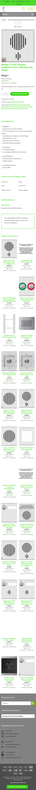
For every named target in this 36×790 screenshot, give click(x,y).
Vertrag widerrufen (17, 787)
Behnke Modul (13, 105)
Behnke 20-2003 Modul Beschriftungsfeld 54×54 (27, 449)
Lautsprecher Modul (20, 106)
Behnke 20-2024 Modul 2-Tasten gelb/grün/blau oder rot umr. (27, 299)
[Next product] (16, 23)
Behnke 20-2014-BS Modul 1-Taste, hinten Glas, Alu (27, 487)
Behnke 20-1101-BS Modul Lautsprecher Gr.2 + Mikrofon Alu (9, 262)
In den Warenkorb (19, 94)
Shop (13, 1)
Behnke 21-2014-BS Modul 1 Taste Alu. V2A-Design (27, 374)
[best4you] (5, 9)
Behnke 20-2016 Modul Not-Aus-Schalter (9, 639)
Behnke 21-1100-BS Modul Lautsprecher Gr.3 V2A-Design (9, 449)
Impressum (7, 777)
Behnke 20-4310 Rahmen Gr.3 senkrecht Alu (9, 337)
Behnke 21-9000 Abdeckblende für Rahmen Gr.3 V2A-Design (26, 641)
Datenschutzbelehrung (12, 778)
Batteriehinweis (18, 780)
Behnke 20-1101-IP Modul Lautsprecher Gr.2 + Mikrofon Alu (27, 412)
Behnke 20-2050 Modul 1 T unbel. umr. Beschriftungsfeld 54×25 (9, 488)
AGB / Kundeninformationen (24, 777)
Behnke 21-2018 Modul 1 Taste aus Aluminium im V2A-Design (27, 679)
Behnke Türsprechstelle (23, 105)
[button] (23, 8)
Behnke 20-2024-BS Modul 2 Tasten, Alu (27, 261)
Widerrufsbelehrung (24, 778)
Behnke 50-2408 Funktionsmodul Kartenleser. (9, 679)
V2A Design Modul (23, 108)
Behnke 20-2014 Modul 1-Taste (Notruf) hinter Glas (9, 374)
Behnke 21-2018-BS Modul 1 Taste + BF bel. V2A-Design (9, 526)
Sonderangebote (20, 1)
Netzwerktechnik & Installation (21, 20)
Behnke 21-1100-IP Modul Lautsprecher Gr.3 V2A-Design (9, 412)
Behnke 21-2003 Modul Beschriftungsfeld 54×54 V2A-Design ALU (9, 299)
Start (3, 20)
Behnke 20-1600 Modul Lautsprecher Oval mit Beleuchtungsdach (27, 526)
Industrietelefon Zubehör (8, 106)
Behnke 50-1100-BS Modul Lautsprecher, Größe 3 (27, 337)
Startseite (6, 1)
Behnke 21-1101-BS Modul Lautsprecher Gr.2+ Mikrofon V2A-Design (27, 564)
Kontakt (28, 1)
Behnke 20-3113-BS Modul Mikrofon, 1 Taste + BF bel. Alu (9, 602)
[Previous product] (19, 23)
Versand (6, 80)
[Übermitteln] (32, 14)
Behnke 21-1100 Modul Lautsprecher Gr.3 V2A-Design (9, 563)
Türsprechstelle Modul (11, 108)
